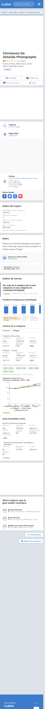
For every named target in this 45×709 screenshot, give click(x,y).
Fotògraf (7, 69)
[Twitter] (10, 196)
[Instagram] (20, 196)
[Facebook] (4, 196)
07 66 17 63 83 (14, 127)
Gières (22, 12)
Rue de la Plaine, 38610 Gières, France (23, 178)
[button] (23, 4)
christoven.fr (13, 135)
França (4, 12)
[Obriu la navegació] (39, 4)
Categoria (6, 330)
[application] (21, 396)
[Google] (15, 196)
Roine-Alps (13, 12)
